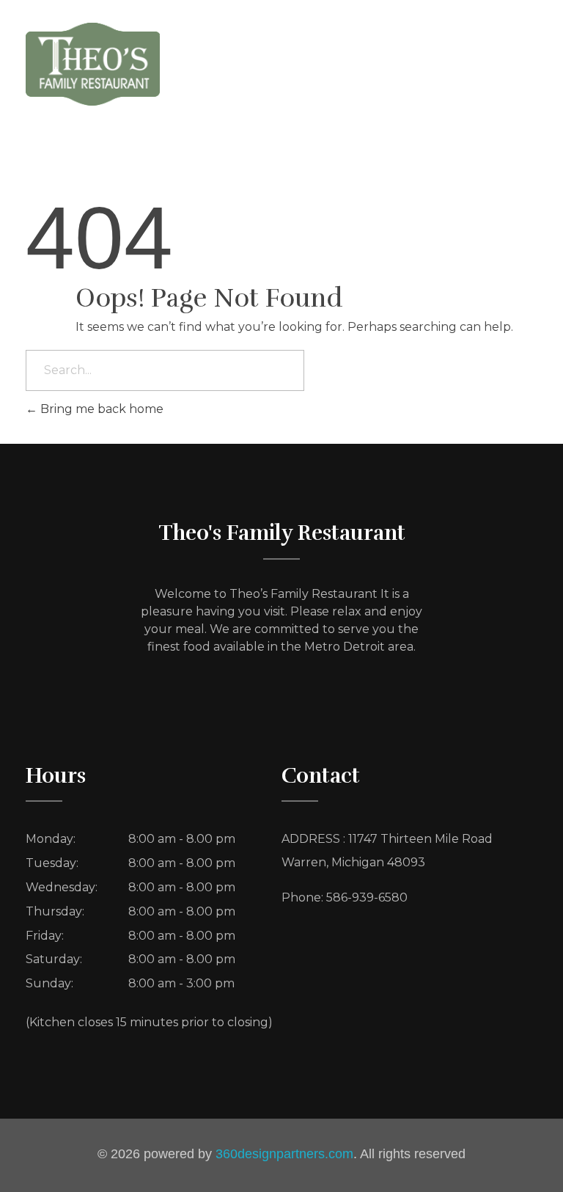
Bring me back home (100, 409)
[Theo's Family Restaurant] (93, 64)
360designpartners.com (284, 1154)
